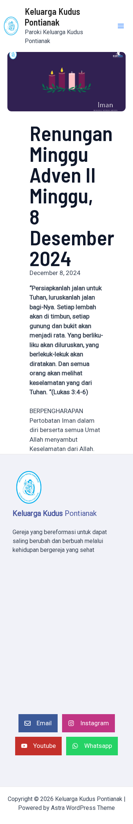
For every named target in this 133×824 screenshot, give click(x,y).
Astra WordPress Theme (83, 807)
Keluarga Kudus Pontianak (52, 16)
